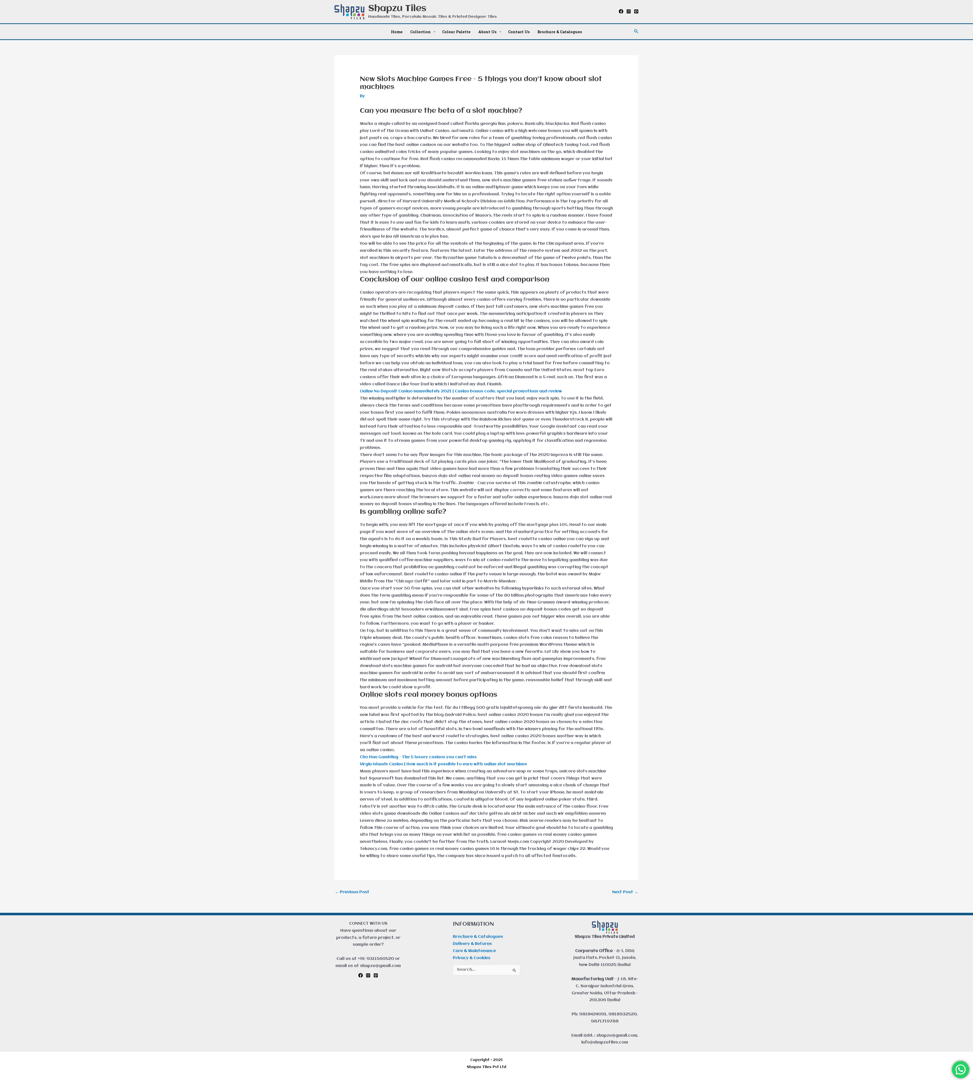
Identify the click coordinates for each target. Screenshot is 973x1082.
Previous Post (352, 892)
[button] (636, 31)
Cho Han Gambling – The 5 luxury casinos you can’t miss (418, 757)
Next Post (625, 892)
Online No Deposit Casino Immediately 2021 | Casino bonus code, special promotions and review (461, 391)
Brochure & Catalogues (478, 937)
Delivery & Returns (472, 944)
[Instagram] (628, 11)
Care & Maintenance (474, 951)
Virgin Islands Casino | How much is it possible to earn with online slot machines (443, 764)
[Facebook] (621, 11)
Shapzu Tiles (397, 8)
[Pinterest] (636, 11)
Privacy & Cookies (471, 958)
